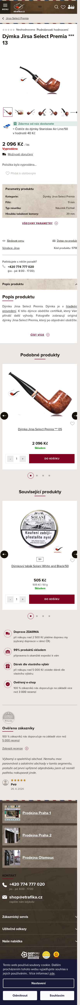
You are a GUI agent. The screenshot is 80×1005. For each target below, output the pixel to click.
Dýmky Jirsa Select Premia (59, 196)
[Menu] (5, 7)
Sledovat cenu (15, 240)
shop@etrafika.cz (26, 897)
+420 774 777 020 (21, 267)
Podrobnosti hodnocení (52, 30)
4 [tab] (49, 475)
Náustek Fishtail (65, 208)
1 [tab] (30, 475)
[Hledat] (56, 7)
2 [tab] (37, 475)
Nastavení (38, 983)
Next (76, 416)
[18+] (40, 529)
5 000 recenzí (11, 740)
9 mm (71, 202)
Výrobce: (10, 248)
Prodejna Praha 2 (37, 835)
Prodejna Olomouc (38, 857)
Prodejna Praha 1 (37, 813)
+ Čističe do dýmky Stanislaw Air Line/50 (40, 131)
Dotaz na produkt (67, 240)
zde (52, 973)
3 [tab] (43, 475)
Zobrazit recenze (12, 748)
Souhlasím (57, 996)
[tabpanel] (40, 416)
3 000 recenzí (27, 692)
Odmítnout (20, 996)
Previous (4, 416)
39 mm (70, 213)
